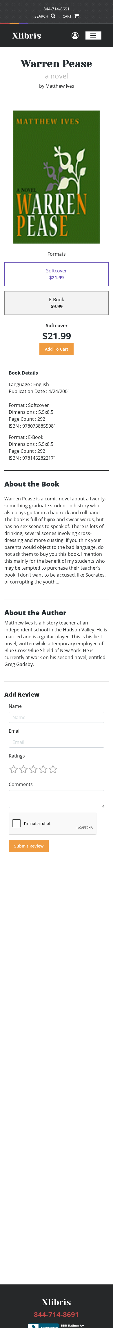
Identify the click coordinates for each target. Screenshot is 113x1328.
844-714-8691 (56, 9)
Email (15, 731)
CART (67, 16)
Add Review (21, 694)
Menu (93, 35)
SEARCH (41, 16)
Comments (21, 784)
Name (15, 706)
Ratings (17, 756)
